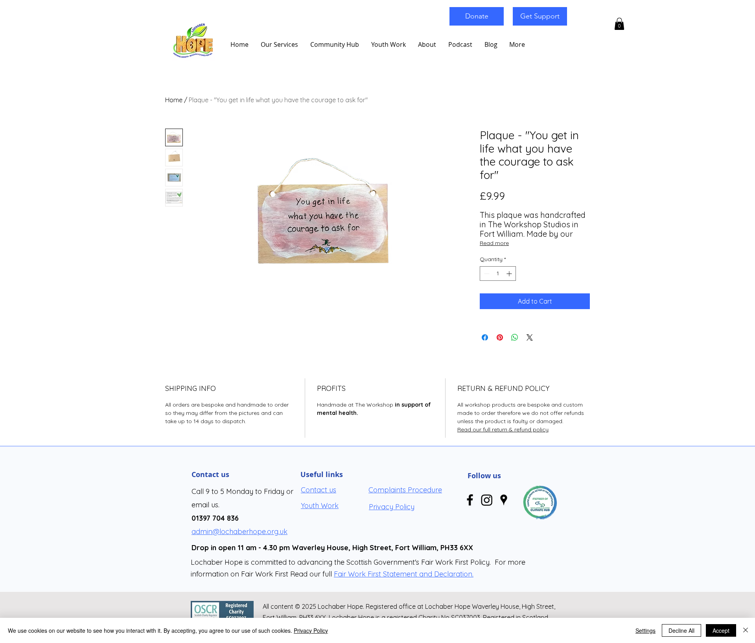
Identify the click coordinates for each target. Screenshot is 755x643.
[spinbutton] (498, 273)
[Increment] (510, 273)
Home (173, 100)
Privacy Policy (311, 630)
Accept (721, 630)
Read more (494, 243)
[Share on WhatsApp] (514, 337)
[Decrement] (486, 273)
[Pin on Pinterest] (500, 337)
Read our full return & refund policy (503, 429)
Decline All (681, 630)
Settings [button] (645, 630)
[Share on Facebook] (485, 337)
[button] (619, 24)
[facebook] (469, 499)
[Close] (745, 630)
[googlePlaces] (503, 499)
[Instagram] (486, 499)
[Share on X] (529, 337)
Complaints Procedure (405, 489)
